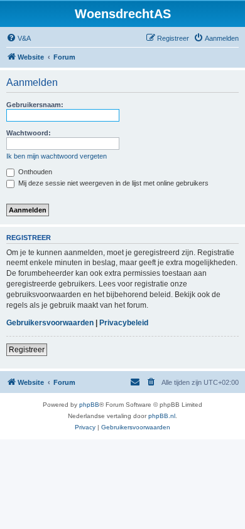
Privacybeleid (123, 322)
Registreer (27, 349)
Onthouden (34, 171)
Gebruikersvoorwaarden (50, 322)
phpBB (89, 404)
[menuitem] (18, 38)
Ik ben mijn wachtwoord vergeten (56, 156)
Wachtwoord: (28, 133)
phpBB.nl (161, 415)
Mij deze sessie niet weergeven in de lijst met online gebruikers (112, 183)
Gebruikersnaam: (34, 104)
